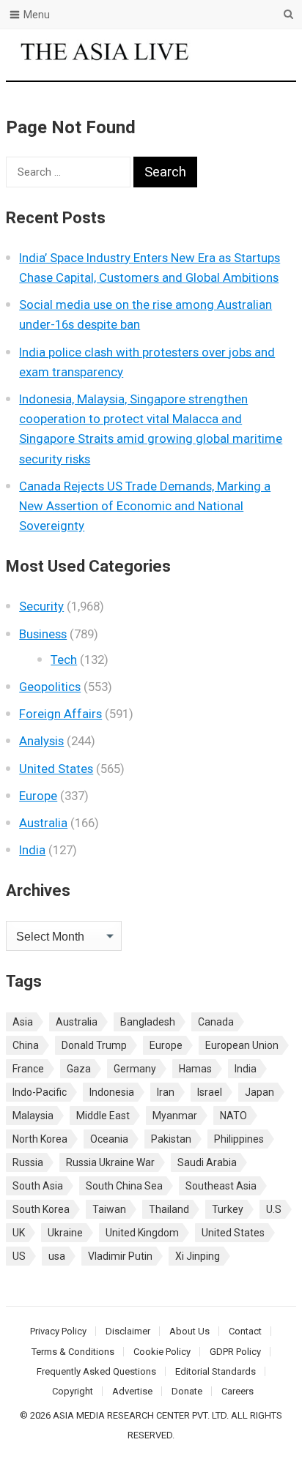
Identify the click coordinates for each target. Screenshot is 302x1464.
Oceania (109, 1139)
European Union (242, 1045)
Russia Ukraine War (110, 1162)
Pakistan (171, 1139)
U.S (273, 1209)
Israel (209, 1092)
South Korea (41, 1209)
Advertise (132, 1391)
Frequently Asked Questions (96, 1371)
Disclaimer (128, 1331)
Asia (22, 1022)
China (25, 1045)
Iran (165, 1092)
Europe (38, 795)
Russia (27, 1162)
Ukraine (65, 1233)
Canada (216, 1022)
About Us (189, 1331)
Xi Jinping (197, 1256)
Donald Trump (94, 1045)
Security (41, 606)
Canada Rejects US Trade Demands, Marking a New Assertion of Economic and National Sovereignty (144, 506)
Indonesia (111, 1092)
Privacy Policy (58, 1331)
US (19, 1256)
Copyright (72, 1391)
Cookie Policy (162, 1351)
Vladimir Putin (120, 1256)
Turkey (227, 1209)
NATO (233, 1115)
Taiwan (109, 1209)
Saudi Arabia (207, 1162)
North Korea (39, 1139)
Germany (135, 1069)
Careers (237, 1391)
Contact (245, 1331)
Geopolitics (50, 686)
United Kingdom (142, 1233)
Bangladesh (147, 1022)
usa (56, 1256)
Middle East (103, 1115)
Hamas (195, 1069)
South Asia (37, 1186)
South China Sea (124, 1186)
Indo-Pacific (39, 1092)
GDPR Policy (235, 1351)
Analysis (41, 740)
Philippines (239, 1139)
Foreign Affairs (60, 713)
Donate (187, 1391)
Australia (43, 822)
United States (56, 768)
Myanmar (174, 1115)
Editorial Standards (215, 1371)
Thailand (169, 1209)
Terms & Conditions (73, 1351)
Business (43, 634)
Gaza (79, 1069)
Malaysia (33, 1115)
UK (18, 1233)
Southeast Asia (221, 1186)
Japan (259, 1092)
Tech (64, 659)
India (32, 850)
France (28, 1069)
